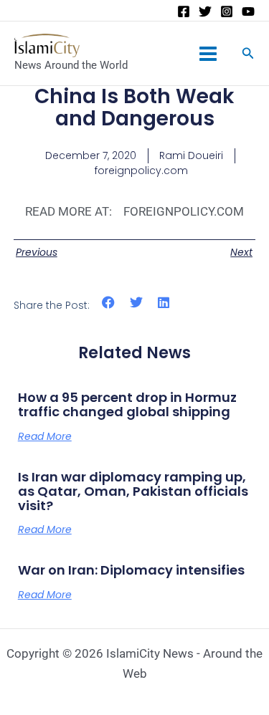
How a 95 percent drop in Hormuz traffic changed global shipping (127, 404)
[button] (108, 302)
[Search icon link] (248, 54)
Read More (45, 436)
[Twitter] (205, 11)
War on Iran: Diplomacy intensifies (131, 570)
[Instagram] (226, 11)
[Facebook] (183, 11)
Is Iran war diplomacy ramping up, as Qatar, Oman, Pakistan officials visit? (133, 491)
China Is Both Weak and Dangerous (134, 107)
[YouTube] (248, 11)
